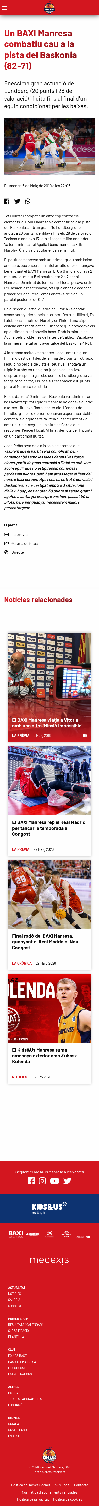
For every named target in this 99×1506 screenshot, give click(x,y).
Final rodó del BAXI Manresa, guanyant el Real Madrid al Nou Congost (45, 941)
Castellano (17, 1430)
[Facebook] (6, 201)
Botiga (13, 1393)
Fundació (15, 1405)
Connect (14, 1306)
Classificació (18, 1331)
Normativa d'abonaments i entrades (49, 1492)
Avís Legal (62, 1485)
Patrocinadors (20, 1374)
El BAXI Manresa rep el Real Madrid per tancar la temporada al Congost (49, 828)
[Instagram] (42, 1181)
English (14, 1436)
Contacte (81, 1485)
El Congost (17, 1368)
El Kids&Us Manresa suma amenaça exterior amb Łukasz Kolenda (44, 1055)
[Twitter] (17, 201)
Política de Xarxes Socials (31, 1485)
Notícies (14, 1294)
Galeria (14, 1300)
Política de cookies (67, 1499)
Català (13, 1424)
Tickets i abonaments (25, 1399)
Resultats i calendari (25, 1325)
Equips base (17, 1356)
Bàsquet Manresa (22, 1362)
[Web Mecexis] (49, 1260)
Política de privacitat (33, 1499)
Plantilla (16, 1337)
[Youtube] (54, 1181)
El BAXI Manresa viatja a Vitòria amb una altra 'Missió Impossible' (47, 722)
